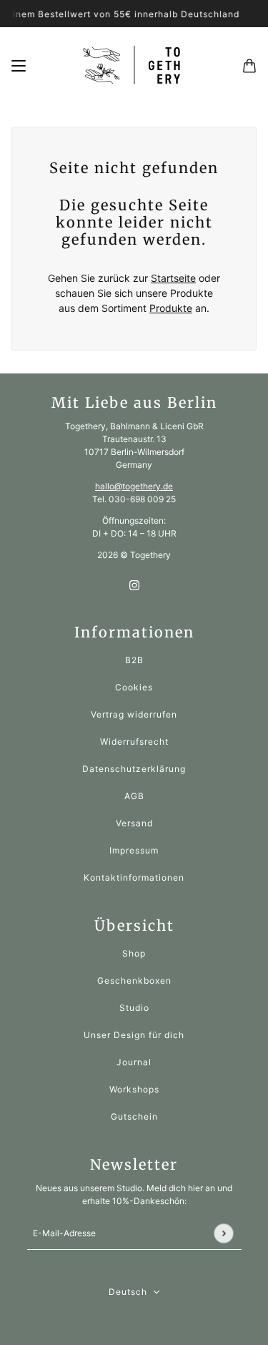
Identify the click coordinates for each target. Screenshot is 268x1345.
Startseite (173, 278)
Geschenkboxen (134, 980)
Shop (134, 953)
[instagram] (134, 584)
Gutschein (134, 1116)
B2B (134, 660)
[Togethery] (134, 65)
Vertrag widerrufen (134, 714)
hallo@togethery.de (134, 486)
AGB (134, 796)
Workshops (134, 1089)
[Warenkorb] (249, 66)
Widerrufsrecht (134, 741)
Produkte (170, 308)
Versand (134, 823)
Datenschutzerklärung (134, 768)
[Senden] (223, 1233)
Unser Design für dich (134, 1034)
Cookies (134, 687)
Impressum (134, 850)
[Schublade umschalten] (18, 66)
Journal (134, 1062)
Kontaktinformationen (134, 877)
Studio (134, 1007)
